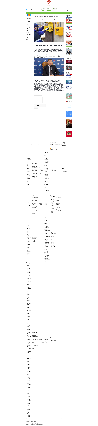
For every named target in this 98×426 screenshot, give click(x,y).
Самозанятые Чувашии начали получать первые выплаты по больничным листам (47, 256)
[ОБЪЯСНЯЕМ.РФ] (69, 106)
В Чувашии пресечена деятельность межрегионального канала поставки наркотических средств (34, 165)
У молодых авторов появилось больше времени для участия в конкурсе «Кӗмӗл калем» (47, 244)
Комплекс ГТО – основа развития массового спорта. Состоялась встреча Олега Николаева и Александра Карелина (35, 210)
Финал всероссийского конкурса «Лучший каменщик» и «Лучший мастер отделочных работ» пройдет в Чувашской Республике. (29, 288)
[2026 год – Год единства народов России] (69, 19)
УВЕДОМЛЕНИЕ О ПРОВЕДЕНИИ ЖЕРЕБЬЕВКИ (58, 205)
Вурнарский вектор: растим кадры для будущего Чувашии (46, 339)
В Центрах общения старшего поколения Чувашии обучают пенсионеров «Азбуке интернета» (34, 241)
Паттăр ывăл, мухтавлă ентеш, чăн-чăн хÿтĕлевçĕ (29, 325)
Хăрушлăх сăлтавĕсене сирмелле (28, 396)
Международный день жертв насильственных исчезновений (57, 144)
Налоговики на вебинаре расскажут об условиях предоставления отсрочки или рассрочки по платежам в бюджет (35, 339)
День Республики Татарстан (53, 142)
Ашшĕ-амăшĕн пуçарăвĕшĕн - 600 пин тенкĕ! (29, 381)
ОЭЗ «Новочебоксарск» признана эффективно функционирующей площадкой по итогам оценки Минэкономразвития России (41, 170)
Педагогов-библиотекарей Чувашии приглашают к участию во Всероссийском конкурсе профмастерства (47, 174)
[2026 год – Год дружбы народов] (69, 42)
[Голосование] (69, 95)
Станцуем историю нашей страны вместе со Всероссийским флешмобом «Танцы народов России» (47, 219)
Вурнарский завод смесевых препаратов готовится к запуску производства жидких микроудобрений (41, 204)
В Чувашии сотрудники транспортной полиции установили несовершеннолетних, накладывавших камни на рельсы (47, 235)
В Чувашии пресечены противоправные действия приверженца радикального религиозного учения (35, 202)
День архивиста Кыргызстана (53, 147)
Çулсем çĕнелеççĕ (29, 384)
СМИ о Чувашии (29, 37)
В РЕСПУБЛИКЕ (29, 34)
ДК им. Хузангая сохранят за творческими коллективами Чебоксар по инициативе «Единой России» (53, 198)
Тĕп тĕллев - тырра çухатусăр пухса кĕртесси (29, 351)
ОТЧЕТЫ (28, 20)
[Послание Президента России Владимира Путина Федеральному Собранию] (69, 52)
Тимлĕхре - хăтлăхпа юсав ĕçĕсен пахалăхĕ (29, 308)
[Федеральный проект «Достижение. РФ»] (69, 113)
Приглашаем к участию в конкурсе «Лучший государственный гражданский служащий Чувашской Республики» (47, 204)
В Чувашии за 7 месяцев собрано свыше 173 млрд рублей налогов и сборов (46, 252)
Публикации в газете (29, 30)
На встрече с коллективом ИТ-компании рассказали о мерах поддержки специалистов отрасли (53, 170)
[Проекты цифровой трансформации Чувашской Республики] (69, 81)
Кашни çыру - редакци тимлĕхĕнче (28, 333)
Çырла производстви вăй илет (29, 371)
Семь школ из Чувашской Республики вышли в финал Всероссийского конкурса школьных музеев (29, 158)
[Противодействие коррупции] (69, 74)
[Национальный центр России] (69, 133)
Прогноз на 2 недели (33, 9)
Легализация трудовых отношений (28, 402)
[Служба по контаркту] (69, 123)
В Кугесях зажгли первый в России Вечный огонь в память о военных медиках (53, 245)
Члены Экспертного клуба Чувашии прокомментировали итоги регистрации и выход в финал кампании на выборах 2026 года (53, 340)
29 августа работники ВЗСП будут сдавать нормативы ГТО (34, 238)
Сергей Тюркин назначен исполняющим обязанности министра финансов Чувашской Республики (35, 214)
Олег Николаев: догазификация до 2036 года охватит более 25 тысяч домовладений (53, 242)
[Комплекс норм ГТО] (69, 68)
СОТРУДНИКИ (28, 19)
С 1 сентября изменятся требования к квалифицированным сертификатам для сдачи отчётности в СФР (47, 189)
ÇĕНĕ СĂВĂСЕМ (28, 365)
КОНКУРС (28, 25)
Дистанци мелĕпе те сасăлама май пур (29, 389)
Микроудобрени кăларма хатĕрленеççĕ (29, 311)
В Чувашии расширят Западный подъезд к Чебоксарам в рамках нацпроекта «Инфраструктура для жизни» (29, 164)
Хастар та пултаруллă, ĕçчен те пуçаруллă (29, 315)
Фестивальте (28, 309)
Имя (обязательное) (45, 95)
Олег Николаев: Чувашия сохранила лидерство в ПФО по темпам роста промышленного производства (29, 277)
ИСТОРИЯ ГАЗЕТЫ (29, 22)
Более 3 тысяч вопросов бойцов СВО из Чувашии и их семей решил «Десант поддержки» (47, 223)
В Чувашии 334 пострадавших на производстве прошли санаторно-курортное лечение (47, 240)
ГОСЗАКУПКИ (28, 21)
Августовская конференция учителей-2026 (46, 342)
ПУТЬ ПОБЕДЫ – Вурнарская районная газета (49, 9)
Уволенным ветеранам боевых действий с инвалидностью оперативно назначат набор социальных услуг (35, 334)
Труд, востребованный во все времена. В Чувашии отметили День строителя (46, 151)
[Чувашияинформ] (69, 101)
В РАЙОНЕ (28, 35)
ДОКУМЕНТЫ (28, 24)
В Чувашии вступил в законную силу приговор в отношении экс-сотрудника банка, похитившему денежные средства (47, 155)
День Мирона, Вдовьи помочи (53, 149)
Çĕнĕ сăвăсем (28, 393)
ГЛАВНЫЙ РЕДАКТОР (29, 18)
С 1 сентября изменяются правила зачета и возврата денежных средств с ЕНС (47, 260)
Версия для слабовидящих (68, 10)
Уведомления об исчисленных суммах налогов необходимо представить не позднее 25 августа (29, 415)
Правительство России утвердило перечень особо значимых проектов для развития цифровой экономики (53, 210)
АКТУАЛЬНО (28, 33)
